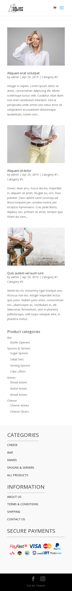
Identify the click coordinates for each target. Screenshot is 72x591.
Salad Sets (17, 359)
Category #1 (50, 174)
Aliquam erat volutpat (23, 73)
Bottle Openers (20, 342)
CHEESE (12, 445)
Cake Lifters (18, 371)
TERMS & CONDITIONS (22, 504)
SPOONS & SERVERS (20, 467)
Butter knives (18, 388)
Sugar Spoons (19, 353)
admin (15, 77)
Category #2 (50, 77)
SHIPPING (13, 512)
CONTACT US (16, 519)
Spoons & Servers (18, 348)
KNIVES (12, 460)
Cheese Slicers (19, 411)
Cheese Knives (19, 405)
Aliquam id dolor (19, 170)
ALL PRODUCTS (17, 475)
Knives (11, 377)
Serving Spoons (20, 365)
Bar (9, 338)
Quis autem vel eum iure (25, 273)
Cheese (12, 400)
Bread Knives (18, 382)
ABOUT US (14, 497)
